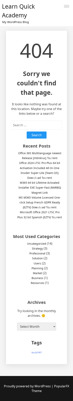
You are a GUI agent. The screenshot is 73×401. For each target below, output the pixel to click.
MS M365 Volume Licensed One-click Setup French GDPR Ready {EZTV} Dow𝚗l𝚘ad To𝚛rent (40, 202)
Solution (37, 258)
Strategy (37, 248)
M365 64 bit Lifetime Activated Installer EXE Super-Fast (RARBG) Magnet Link (39, 187)
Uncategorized (36, 243)
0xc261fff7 (37, 352)
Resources (37, 283)
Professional (37, 253)
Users (37, 263)
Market (37, 273)
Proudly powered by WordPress (28, 386)
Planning (37, 268)
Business (37, 278)
